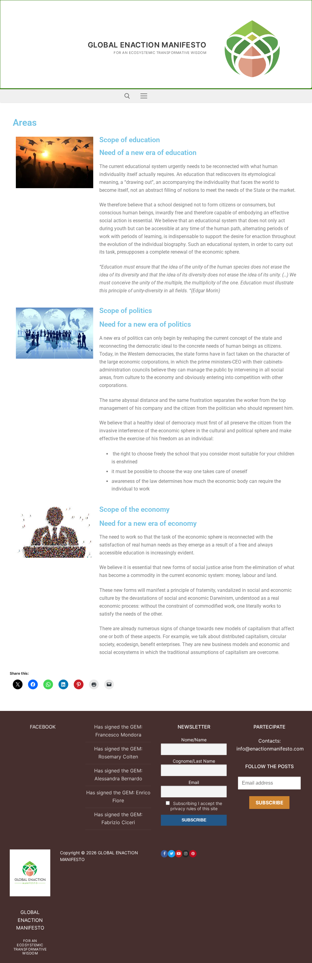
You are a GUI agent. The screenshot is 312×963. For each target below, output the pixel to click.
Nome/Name (194, 739)
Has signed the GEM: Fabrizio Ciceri (118, 818)
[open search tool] (127, 96)
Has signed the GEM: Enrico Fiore (118, 796)
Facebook (43, 727)
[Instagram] (185, 853)
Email (194, 782)
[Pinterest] (192, 853)
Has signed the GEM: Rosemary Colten (118, 753)
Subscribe (269, 803)
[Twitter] (171, 853)
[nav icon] (144, 96)
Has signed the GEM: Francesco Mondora (118, 731)
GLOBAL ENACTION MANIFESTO (147, 44)
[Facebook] (164, 853)
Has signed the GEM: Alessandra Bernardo (118, 775)
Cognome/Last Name (194, 761)
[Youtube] (178, 853)
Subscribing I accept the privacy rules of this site (196, 806)
